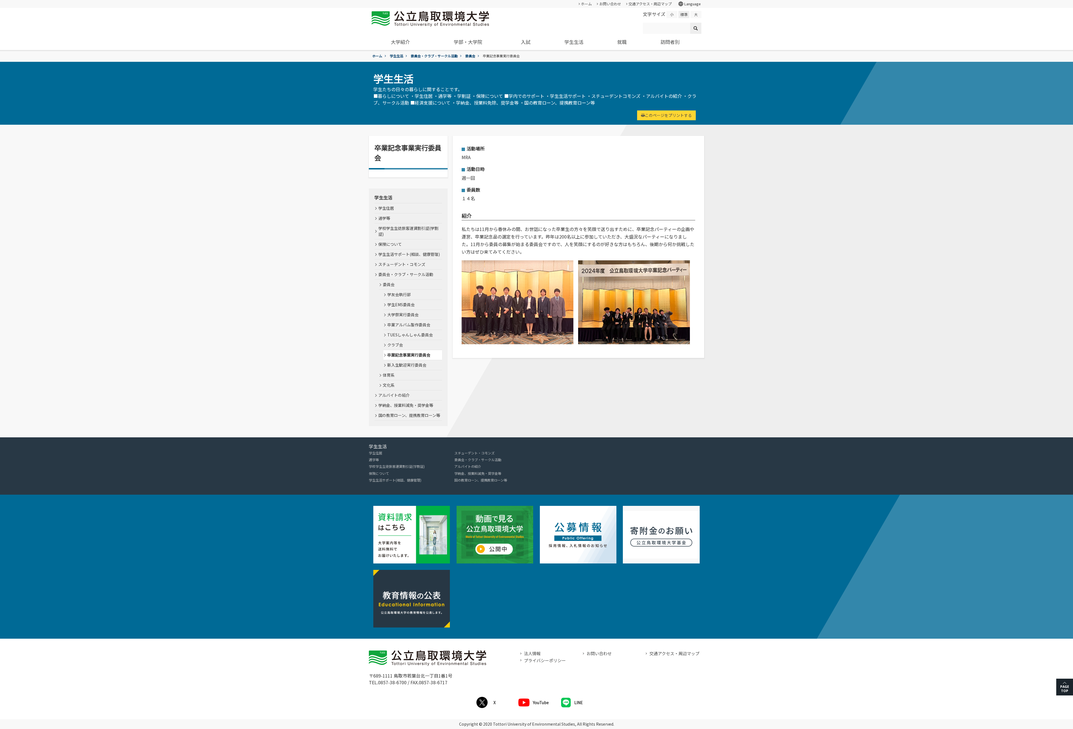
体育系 (389, 375)
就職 (622, 41)
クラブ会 (395, 345)
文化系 (389, 385)
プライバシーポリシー (545, 660)
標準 (684, 14)
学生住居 (386, 208)
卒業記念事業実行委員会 (408, 355)
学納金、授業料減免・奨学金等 (405, 405)
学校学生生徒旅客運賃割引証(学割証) (408, 231)
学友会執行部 (399, 294)
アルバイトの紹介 (394, 395)
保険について (390, 244)
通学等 (384, 218)
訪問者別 (670, 41)
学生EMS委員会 (401, 304)
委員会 (470, 55)
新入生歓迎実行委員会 (406, 365)
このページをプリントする (668, 115)
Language (689, 4)
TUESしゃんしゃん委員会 (410, 335)
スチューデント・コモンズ (401, 264)
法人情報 (532, 653)
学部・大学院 (468, 41)
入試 (525, 41)
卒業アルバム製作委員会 (408, 324)
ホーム (586, 3)
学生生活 (573, 41)
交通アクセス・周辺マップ (650, 3)
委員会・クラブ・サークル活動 (434, 55)
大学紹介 (400, 41)
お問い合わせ (610, 3)
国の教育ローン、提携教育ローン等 (409, 415)
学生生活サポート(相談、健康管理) (409, 254)
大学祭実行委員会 (403, 314)
